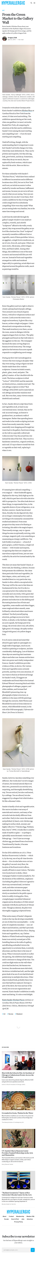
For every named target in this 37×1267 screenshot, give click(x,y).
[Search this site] (31, 2)
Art (3, 10)
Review (11, 1014)
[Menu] (34, 2)
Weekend (19, 1014)
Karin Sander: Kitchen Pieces (13, 1000)
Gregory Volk (12, 38)
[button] (20, 1216)
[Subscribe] (33, 1250)
